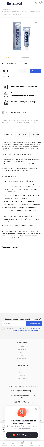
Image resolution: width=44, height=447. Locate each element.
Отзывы (22, 134)
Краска (21, 346)
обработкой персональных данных (29, 328)
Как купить (36, 134)
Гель (21, 352)
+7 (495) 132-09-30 (16, 386)
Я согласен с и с (24, 329)
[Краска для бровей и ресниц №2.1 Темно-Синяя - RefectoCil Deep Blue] (22, 36)
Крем (21, 355)
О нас (22, 370)
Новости (22, 376)
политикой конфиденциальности (26, 330)
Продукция (22, 342)
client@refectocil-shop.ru (23, 391)
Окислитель (21, 349)
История (22, 373)
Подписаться (34, 324)
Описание (8, 134)
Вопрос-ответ (22, 379)
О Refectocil (22, 365)
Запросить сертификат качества (17, 112)
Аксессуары (21, 358)
